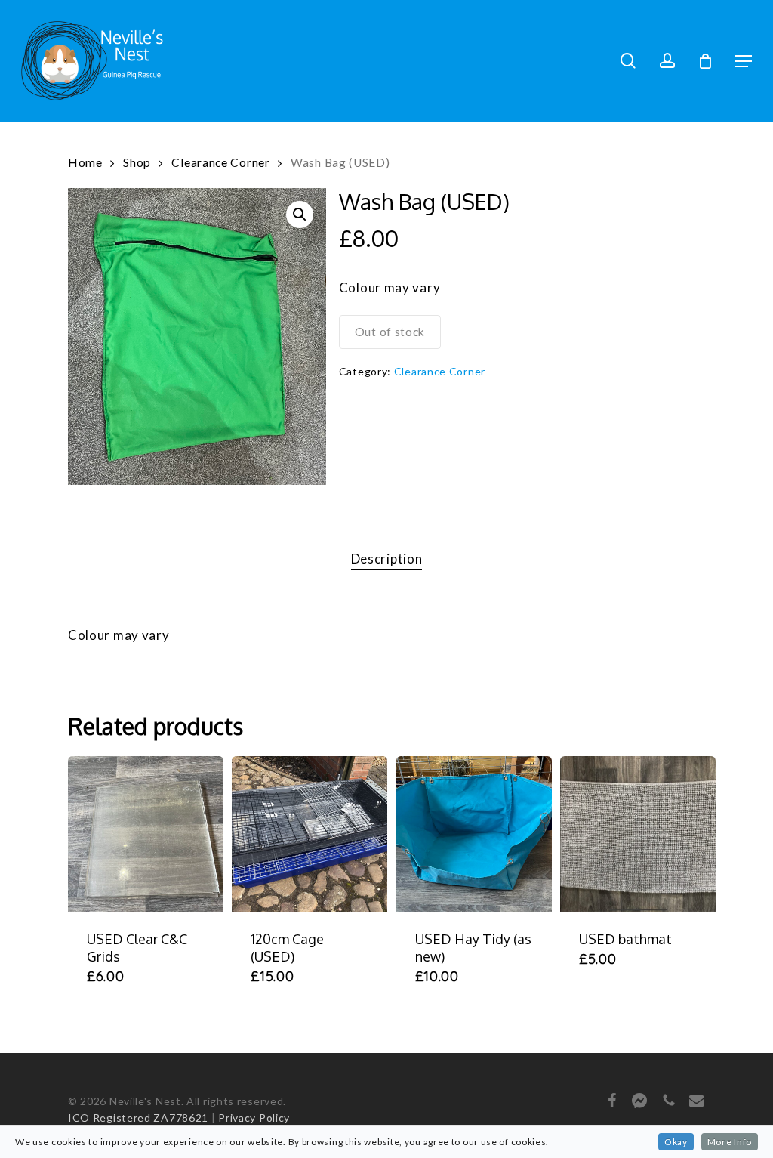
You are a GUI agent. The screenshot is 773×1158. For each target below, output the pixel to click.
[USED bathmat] (638, 834)
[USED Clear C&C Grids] (145, 834)
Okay (676, 1141)
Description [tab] (387, 559)
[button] (743, 61)
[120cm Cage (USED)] (309, 834)
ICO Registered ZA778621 (138, 1117)
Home (85, 162)
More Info (729, 1141)
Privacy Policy (254, 1117)
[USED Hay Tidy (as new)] (474, 834)
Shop (137, 162)
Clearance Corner (220, 162)
